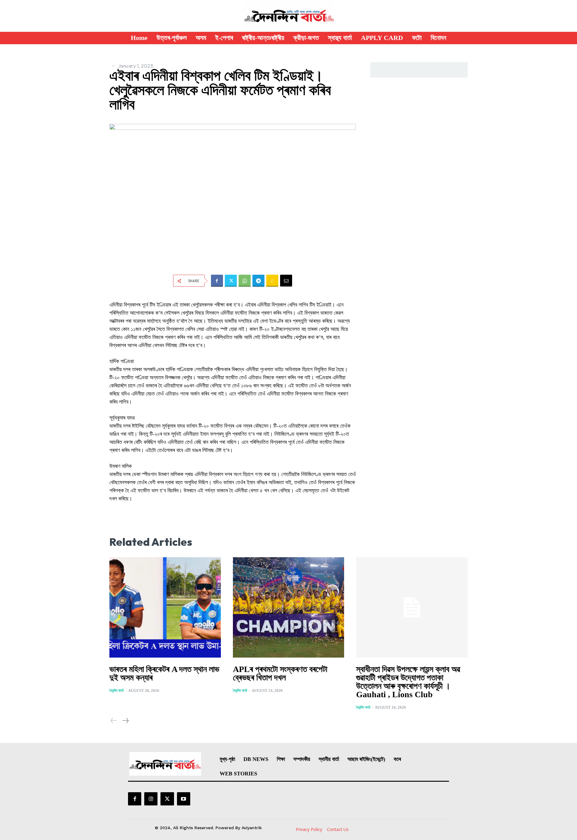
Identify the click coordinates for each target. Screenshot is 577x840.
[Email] (286, 281)
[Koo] (272, 281)
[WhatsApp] (245, 281)
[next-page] (125, 720)
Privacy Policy (309, 829)
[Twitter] (231, 281)
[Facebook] (217, 281)
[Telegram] (258, 281)
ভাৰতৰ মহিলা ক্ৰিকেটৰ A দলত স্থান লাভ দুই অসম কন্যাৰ (164, 673)
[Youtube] (183, 798)
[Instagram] (150, 798)
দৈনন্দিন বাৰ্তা (116, 690)
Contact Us (338, 829)
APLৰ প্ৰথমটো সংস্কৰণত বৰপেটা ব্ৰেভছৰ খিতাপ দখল (280, 673)
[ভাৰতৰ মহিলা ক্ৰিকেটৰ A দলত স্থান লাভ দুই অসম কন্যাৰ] (165, 607)
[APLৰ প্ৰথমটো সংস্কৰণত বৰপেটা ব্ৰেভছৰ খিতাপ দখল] (288, 607)
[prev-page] (113, 720)
